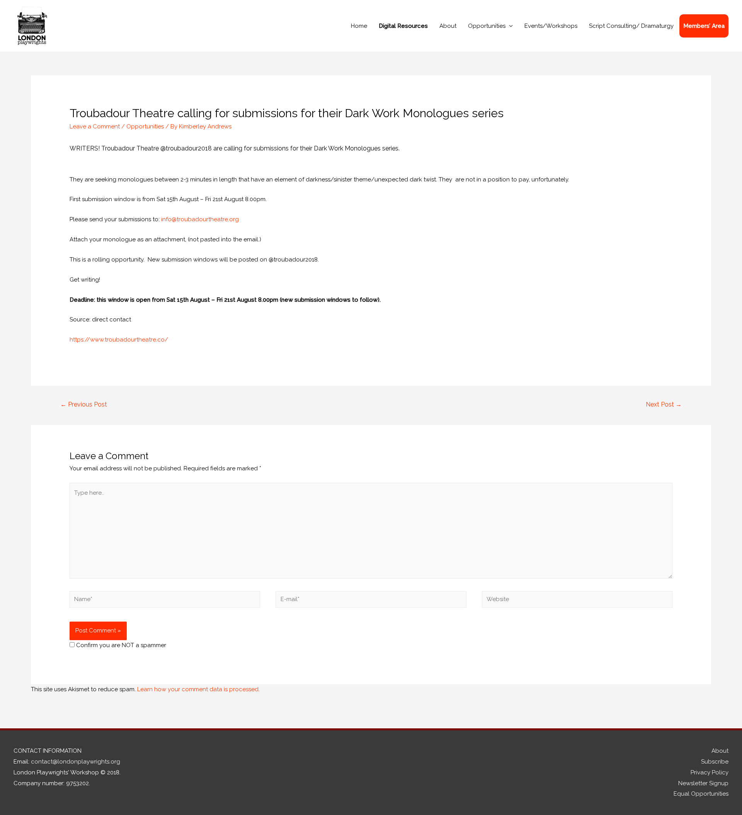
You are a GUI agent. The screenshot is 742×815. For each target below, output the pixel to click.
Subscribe (714, 761)
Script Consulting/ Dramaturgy (631, 25)
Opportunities (486, 25)
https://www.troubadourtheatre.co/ (119, 339)
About (447, 25)
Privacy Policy (709, 772)
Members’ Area (704, 25)
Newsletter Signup (703, 783)
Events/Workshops (550, 25)
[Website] (577, 600)
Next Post (664, 404)
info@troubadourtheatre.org (200, 219)
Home (359, 25)
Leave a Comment (95, 126)
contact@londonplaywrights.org (75, 761)
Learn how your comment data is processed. (198, 689)
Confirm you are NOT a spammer (120, 645)
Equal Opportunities (701, 793)
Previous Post (83, 404)
